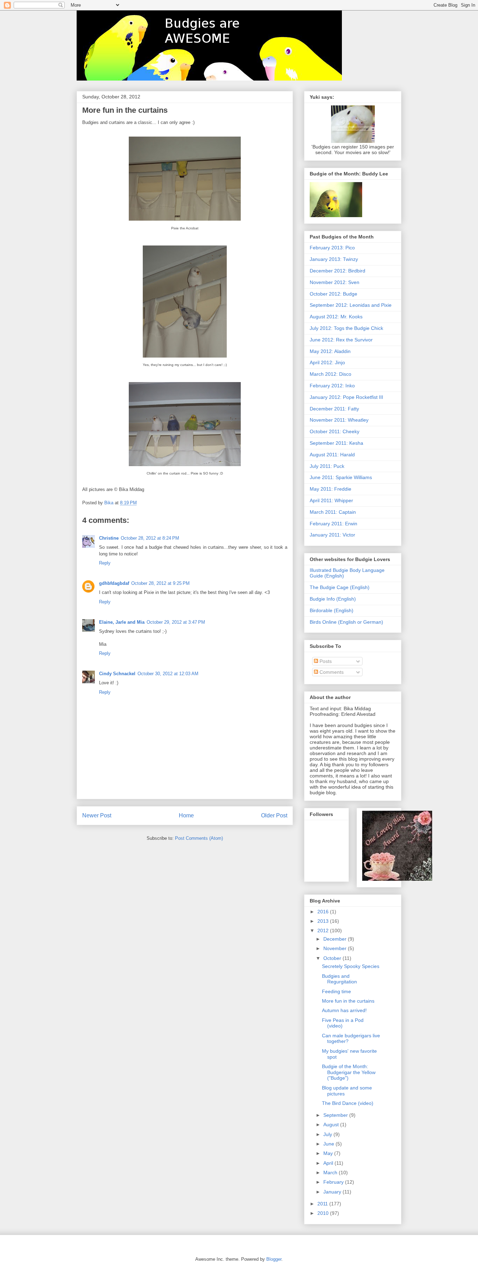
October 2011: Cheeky (334, 431)
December (335, 939)
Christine (109, 538)
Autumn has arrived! (344, 1010)
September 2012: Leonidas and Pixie (351, 305)
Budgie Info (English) (333, 599)
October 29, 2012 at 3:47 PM (176, 622)
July (328, 1134)
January (333, 1192)
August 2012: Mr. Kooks (336, 316)
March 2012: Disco (330, 374)
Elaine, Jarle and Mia (122, 622)
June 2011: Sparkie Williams (341, 477)
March (331, 1172)
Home (186, 815)
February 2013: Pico (332, 247)
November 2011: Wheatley (339, 420)
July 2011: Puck (327, 466)
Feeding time (336, 991)
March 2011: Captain (333, 512)
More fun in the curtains (348, 1001)
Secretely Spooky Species (350, 966)
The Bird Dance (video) (347, 1103)
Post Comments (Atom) (199, 838)
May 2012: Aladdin (330, 351)
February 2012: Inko (332, 385)
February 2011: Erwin (333, 523)
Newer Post (96, 815)
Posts (325, 661)
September (336, 1115)
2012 (323, 930)
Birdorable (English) (331, 610)
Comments (331, 672)
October (333, 958)
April (329, 1163)
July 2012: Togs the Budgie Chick (346, 328)
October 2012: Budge (333, 294)
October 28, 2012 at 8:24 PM (150, 538)
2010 (323, 1213)
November (335, 948)
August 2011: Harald (332, 454)
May (328, 1153)
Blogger (273, 1259)
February (334, 1182)
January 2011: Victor (332, 535)
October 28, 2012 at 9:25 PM (160, 583)
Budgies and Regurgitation (339, 979)
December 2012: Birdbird (337, 271)
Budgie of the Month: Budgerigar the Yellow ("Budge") (348, 1072)
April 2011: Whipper (331, 500)
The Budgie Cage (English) (340, 587)
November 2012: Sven (334, 282)
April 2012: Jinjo (327, 362)
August (331, 1124)
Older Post (274, 815)
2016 (323, 911)
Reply (105, 563)
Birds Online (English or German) (346, 622)
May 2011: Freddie (330, 489)
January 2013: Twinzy (334, 259)
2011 (323, 1203)
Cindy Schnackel (117, 673)
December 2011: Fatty (334, 408)
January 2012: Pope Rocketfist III (346, 397)
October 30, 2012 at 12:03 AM (168, 673)
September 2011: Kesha (336, 443)
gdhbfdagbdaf (114, 583)
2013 (323, 921)
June (329, 1144)
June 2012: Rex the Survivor (341, 340)
